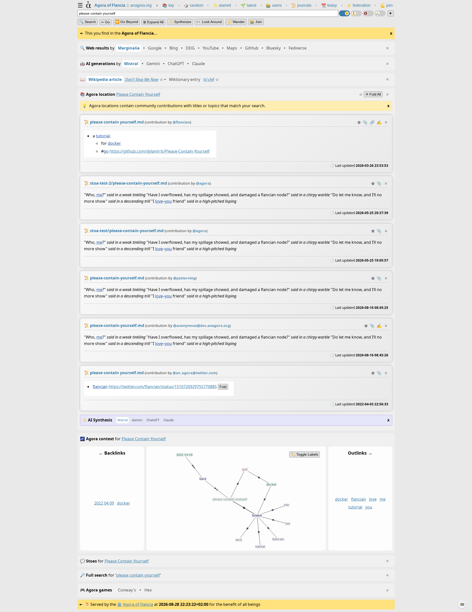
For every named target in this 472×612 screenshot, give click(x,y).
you (168, 201)
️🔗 (372, 122)
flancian (99, 386)
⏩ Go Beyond (126, 22)
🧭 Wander (236, 22)
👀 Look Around (209, 22)
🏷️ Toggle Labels (304, 454)
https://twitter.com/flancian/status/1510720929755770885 (162, 386)
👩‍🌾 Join (256, 22)
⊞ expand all (153, 22)
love (159, 201)
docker (114, 143)
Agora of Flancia (138, 604)
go (106, 151)
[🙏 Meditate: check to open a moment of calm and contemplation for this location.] (380, 13)
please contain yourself (127, 561)
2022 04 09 (104, 503)
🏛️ (119, 604)
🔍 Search (87, 22)
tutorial (103, 136)
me (99, 195)
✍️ (379, 122)
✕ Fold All (373, 94)
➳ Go (105, 22)
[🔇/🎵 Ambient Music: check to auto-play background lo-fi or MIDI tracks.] (368, 13)
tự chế (208, 79)
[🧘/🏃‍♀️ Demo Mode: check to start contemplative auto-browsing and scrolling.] (356, 13)
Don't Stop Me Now (141, 79)
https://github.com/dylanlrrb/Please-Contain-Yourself (160, 151)
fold (222, 387)
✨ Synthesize (180, 22)
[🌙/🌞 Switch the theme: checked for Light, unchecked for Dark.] (344, 13)
